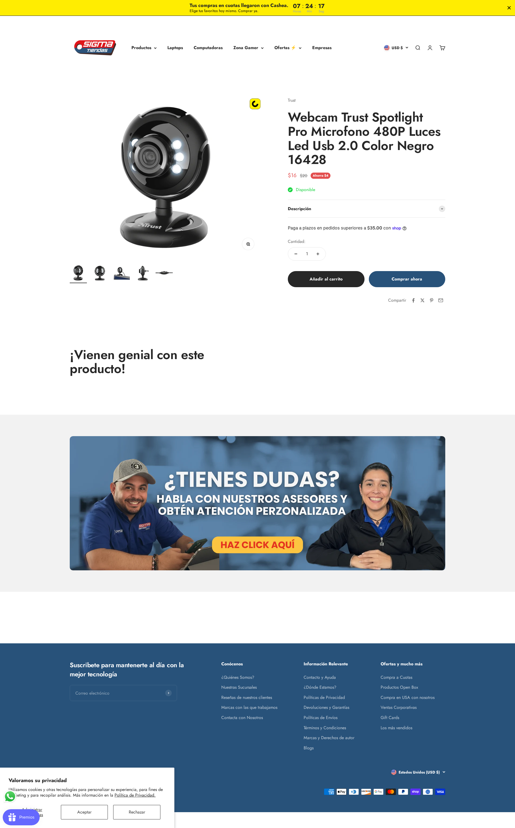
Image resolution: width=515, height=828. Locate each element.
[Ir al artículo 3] (121, 273)
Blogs (309, 748)
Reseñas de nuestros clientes (246, 697)
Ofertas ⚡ (285, 48)
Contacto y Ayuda (320, 677)
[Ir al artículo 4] (142, 273)
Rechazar (137, 812)
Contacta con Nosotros (242, 717)
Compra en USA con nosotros (408, 697)
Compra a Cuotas (396, 677)
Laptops (175, 48)
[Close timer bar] (509, 8)
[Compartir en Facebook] (413, 300)
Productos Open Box (399, 687)
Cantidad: (297, 241)
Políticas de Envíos (320, 717)
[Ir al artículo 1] (78, 273)
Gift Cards (390, 717)
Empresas (322, 48)
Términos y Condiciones (325, 728)
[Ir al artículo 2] (99, 273)
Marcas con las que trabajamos (249, 707)
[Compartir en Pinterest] (431, 300)
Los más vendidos (396, 728)
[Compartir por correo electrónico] (440, 300)
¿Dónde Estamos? (320, 687)
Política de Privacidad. (135, 795)
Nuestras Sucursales (239, 687)
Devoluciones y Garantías (326, 707)
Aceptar (84, 812)
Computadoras (208, 48)
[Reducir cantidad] (296, 253)
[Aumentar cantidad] (318, 253)
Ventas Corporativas (399, 707)
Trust (292, 100)
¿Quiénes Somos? (237, 677)
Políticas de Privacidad (324, 697)
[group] (257, 503)
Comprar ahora (407, 279)
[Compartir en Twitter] (422, 300)
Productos (141, 48)
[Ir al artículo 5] (164, 273)
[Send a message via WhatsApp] (10, 796)
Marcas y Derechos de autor (329, 738)
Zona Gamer (245, 48)
